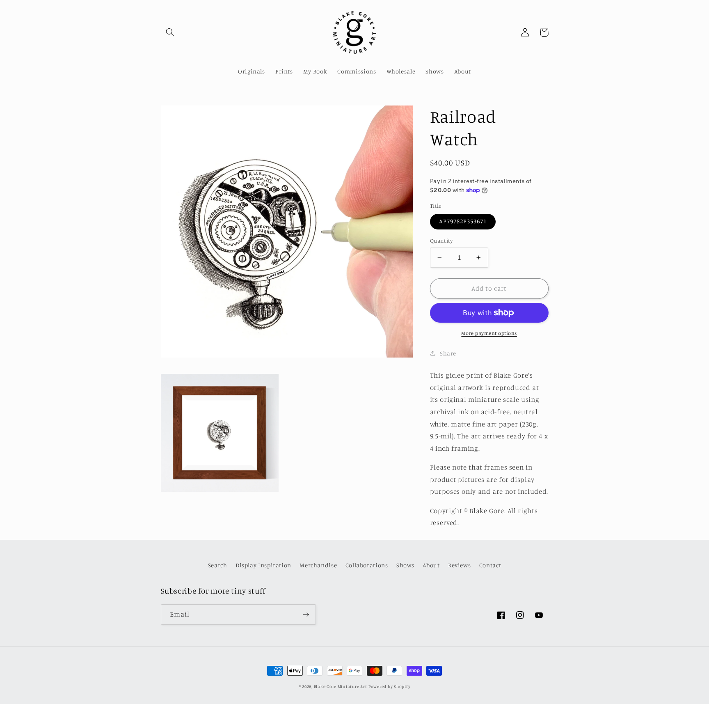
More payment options (489, 333)
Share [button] (448, 353)
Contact (490, 565)
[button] (170, 32)
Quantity (441, 240)
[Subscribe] (305, 614)
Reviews (459, 565)
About (431, 565)
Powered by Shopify (389, 686)
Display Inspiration (263, 565)
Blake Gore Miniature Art (340, 686)
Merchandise (318, 565)
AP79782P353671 (463, 221)
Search (217, 565)
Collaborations (366, 565)
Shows (405, 565)
